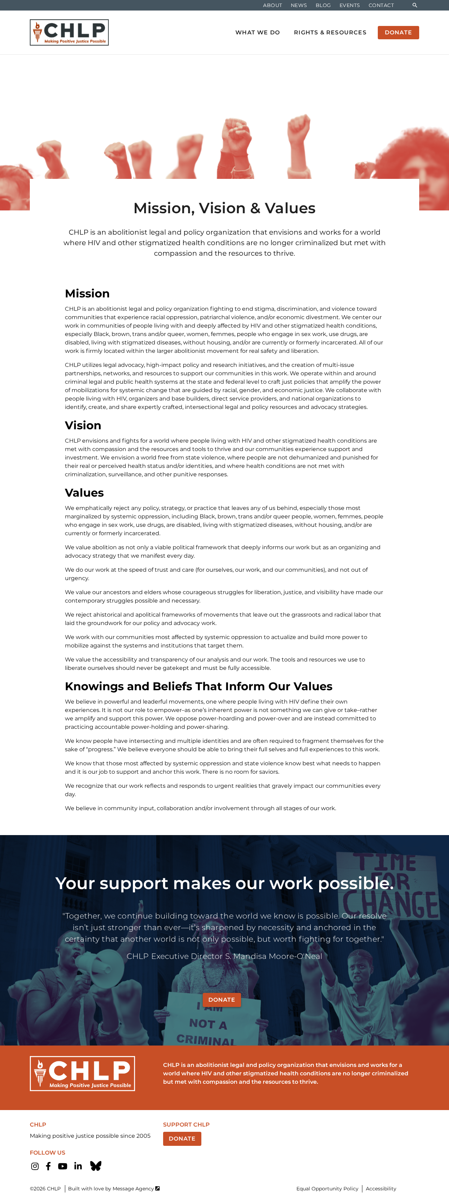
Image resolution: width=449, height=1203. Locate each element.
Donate (221, 999)
